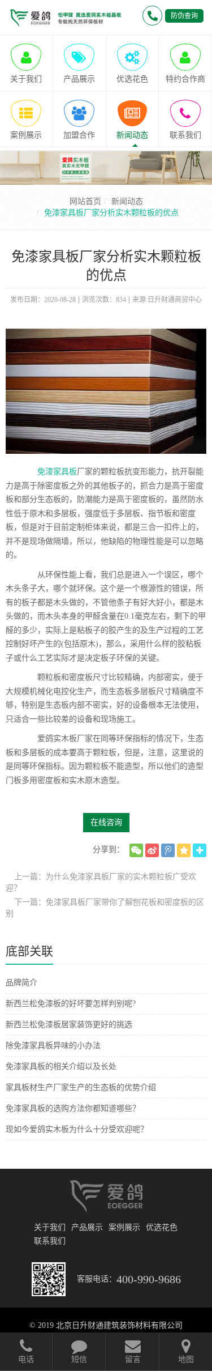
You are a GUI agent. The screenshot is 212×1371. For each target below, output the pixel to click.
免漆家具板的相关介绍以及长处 (61, 1066)
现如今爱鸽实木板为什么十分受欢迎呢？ (77, 1129)
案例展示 (124, 1227)
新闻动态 (127, 201)
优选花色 (162, 1227)
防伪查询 (184, 16)
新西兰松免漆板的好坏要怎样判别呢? (71, 1003)
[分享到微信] (136, 850)
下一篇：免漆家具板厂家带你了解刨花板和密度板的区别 (105, 908)
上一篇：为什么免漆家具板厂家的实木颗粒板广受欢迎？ (101, 882)
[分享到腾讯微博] (168, 850)
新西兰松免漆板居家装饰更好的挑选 (69, 1024)
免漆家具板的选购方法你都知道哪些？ (73, 1108)
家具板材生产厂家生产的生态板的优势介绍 (81, 1087)
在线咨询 (106, 822)
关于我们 (50, 1227)
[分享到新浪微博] (152, 850)
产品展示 (87, 1227)
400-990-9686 (148, 1279)
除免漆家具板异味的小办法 (53, 1045)
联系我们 (50, 1241)
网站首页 (85, 201)
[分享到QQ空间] (184, 850)
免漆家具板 (57, 471)
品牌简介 (21, 982)
